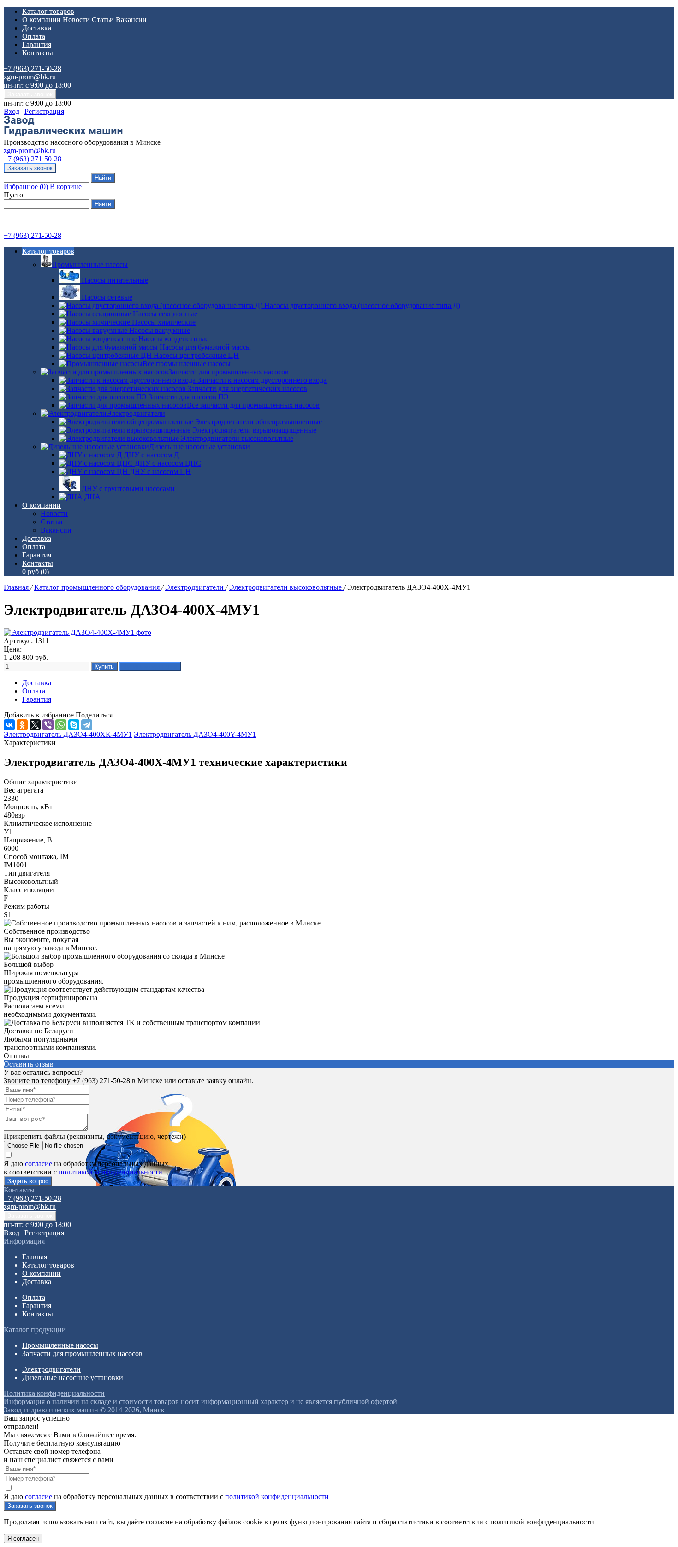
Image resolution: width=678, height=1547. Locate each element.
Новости (76, 20)
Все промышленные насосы (187, 363)
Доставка (36, 28)
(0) (35, 571)
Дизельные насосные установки (199, 446)
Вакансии (131, 20)
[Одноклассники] (22, 724)
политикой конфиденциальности (110, 1172)
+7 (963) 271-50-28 (32, 68)
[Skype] (73, 724)
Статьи (103, 20)
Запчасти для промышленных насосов (228, 372)
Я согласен (23, 1538)
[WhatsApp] (60, 724)
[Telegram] (86, 724)
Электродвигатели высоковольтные (286, 587)
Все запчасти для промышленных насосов (253, 405)
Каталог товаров (48, 11)
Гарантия (36, 44)
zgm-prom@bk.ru (30, 77)
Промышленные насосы (90, 264)
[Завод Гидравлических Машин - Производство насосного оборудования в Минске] (63, 134)
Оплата (33, 36)
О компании (42, 20)
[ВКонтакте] (9, 724)
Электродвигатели (136, 413)
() (26, 186)
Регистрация (44, 111)
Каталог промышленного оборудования (97, 587)
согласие (38, 1164)
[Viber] (48, 724)
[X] (35, 724)
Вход (11, 111)
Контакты (37, 53)
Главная (17, 587)
